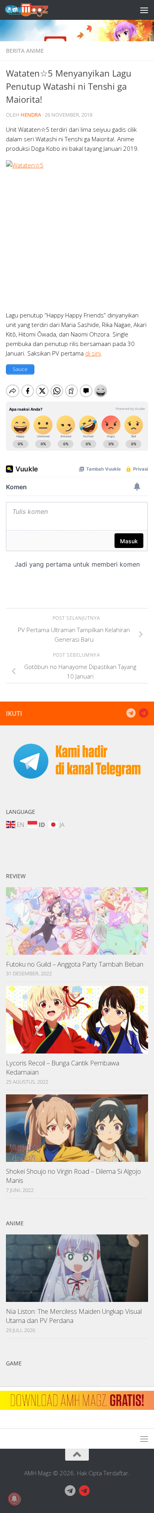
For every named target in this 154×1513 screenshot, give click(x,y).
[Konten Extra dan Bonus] (130, 713)
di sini (93, 353)
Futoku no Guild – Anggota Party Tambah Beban (74, 964)
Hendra (31, 114)
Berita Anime (25, 50)
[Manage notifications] (14, 1498)
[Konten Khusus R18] (143, 713)
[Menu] (144, 10)
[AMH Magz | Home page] (34, 10)
